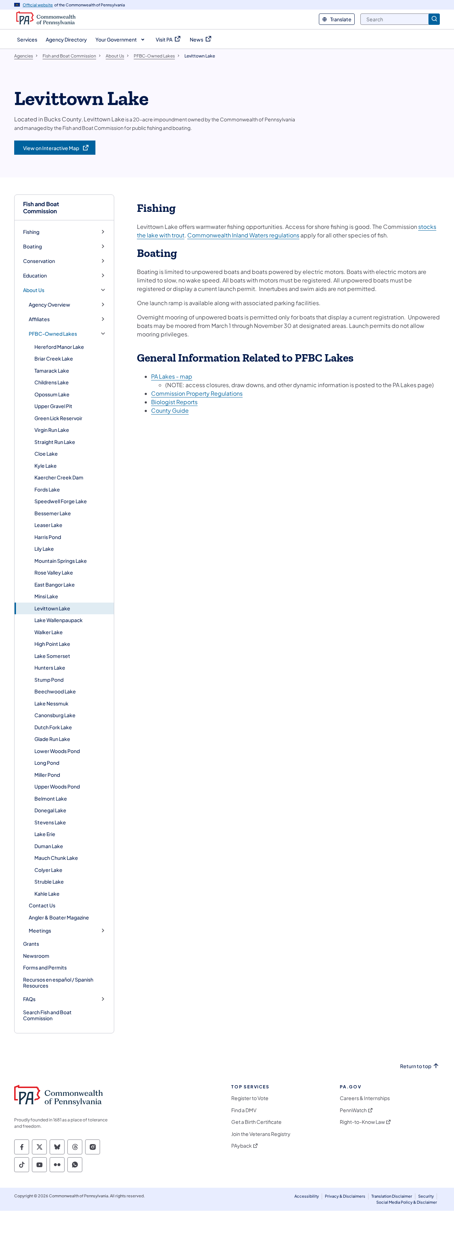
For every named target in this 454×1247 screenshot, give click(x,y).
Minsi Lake (46, 596)
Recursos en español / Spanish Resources (58, 982)
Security (426, 1196)
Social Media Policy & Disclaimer (406, 1202)
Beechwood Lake (55, 691)
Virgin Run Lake (51, 430)
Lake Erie (44, 834)
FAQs (29, 999)
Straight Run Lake (54, 442)
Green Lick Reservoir (58, 418)
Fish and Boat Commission (41, 207)
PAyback (241, 1146)
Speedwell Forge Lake (60, 501)
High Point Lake (52, 644)
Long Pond (46, 762)
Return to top (415, 1066)
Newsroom (36, 955)
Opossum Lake (52, 394)
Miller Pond (47, 774)
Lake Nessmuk (51, 703)
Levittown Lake (52, 608)
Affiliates (39, 319)
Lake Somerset (52, 656)
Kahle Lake (47, 893)
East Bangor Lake (54, 584)
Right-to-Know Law (362, 1122)
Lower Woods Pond (57, 751)
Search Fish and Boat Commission (47, 1015)
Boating (32, 246)
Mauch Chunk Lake (56, 858)
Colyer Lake (48, 870)
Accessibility (306, 1196)
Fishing (31, 232)
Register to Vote (249, 1098)
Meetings (40, 931)
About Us (33, 290)
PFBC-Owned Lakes (53, 334)
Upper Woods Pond (57, 786)
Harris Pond (47, 537)
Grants (31, 943)
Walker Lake (48, 632)
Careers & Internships (365, 1098)
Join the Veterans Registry (260, 1134)
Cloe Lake (46, 453)
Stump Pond (48, 679)
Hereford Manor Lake (59, 347)
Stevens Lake (50, 822)
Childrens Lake (51, 382)
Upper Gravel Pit (53, 406)
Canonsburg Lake (55, 715)
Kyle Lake (45, 465)
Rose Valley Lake (53, 572)
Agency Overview (49, 305)
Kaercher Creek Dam (58, 477)
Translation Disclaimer (391, 1196)
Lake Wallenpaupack (58, 620)
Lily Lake (44, 548)
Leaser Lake (48, 525)
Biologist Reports (174, 402)
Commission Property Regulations (197, 393)
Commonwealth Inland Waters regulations (243, 235)
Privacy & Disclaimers (345, 1196)
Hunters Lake (49, 667)
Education (35, 276)
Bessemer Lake (52, 513)
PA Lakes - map (171, 376)
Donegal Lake (50, 810)
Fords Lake (47, 489)
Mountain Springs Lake (60, 560)
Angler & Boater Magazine (59, 917)
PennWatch (353, 1110)
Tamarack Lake (51, 370)
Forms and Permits (45, 967)
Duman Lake (48, 846)
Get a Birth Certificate (256, 1122)
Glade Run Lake (52, 739)
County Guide (170, 410)
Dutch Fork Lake (53, 727)
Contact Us (42, 905)
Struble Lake (49, 881)
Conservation (39, 261)
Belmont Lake (50, 798)
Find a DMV (243, 1110)
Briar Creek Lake (53, 358)
